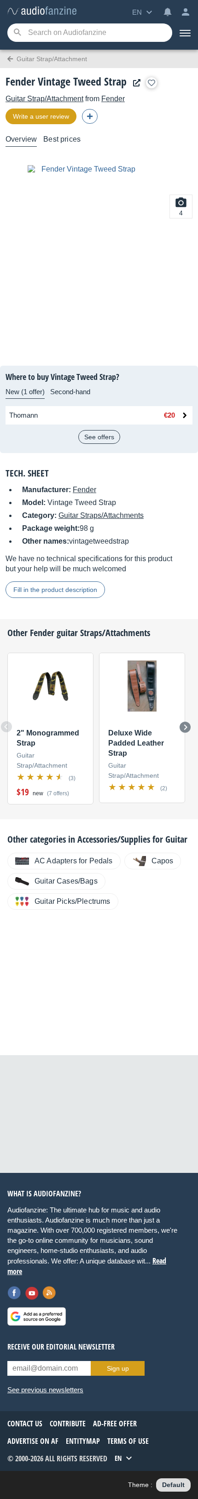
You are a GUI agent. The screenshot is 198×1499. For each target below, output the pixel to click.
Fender (113, 99)
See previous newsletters (45, 1390)
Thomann (23, 415)
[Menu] (185, 32)
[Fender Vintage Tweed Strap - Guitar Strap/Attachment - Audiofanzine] (41, 11)
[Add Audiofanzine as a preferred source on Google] (36, 1316)
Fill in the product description (55, 589)
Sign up (118, 1368)
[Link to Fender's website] (134, 83)
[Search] (17, 33)
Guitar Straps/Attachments (101, 515)
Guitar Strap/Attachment (44, 99)
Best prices (62, 139)
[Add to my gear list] (151, 82)
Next (185, 727)
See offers (99, 437)
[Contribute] (90, 116)
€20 (169, 415)
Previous (6, 726)
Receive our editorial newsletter (61, 1347)
